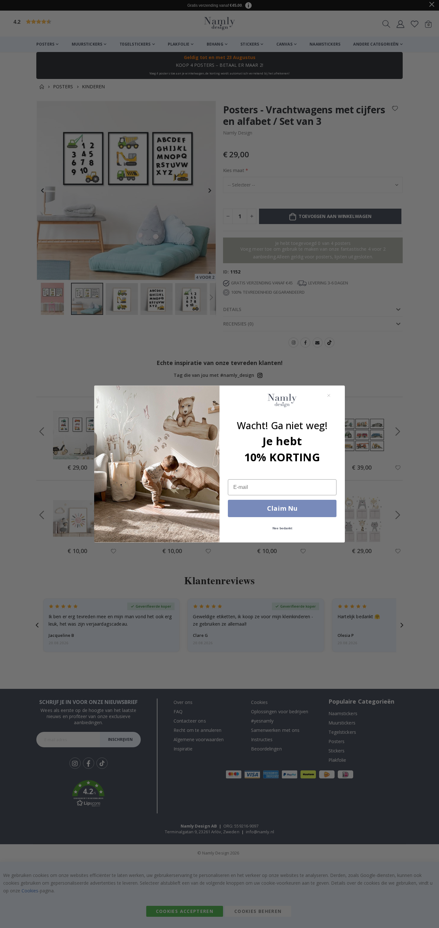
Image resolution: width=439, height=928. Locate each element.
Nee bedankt (282, 528)
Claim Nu (282, 508)
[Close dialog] (328, 395)
